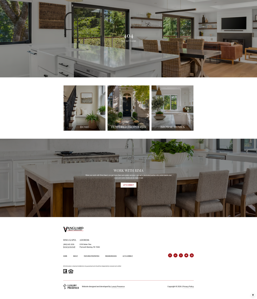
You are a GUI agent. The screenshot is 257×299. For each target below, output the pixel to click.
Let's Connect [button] (128, 185)
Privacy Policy (188, 286)
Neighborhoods (111, 256)
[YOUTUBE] (186, 255)
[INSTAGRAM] (170, 255)
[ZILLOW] (192, 255)
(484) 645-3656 (68, 244)
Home (65, 256)
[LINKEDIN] (175, 255)
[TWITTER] (181, 255)
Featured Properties (91, 256)
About (75, 256)
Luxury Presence (118, 286)
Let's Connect (128, 256)
